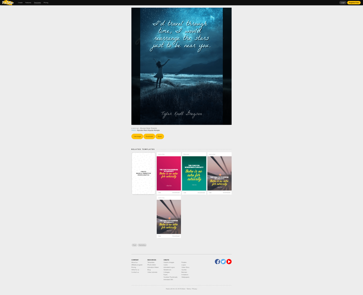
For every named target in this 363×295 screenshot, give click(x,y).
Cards (166, 265)
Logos (184, 265)
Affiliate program (136, 265)
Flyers (165, 275)
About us (134, 262)
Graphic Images (169, 262)
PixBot (133, 130)
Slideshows (167, 270)
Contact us (135, 272)
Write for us (135, 270)
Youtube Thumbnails (170, 277)
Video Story (185, 267)
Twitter (223, 261)
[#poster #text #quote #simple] (169, 173)
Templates (150, 262)
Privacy (194, 289)
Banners (184, 272)
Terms (189, 289)
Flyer (134, 245)
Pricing (133, 267)
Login (343, 2)
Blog (149, 270)
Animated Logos (169, 267)
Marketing (142, 245)
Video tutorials (152, 272)
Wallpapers (185, 277)
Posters (184, 262)
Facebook (217, 261)
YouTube (229, 261)
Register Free (354, 2)
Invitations (185, 275)
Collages (167, 272)
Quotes (184, 270)
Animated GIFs (168, 279)
